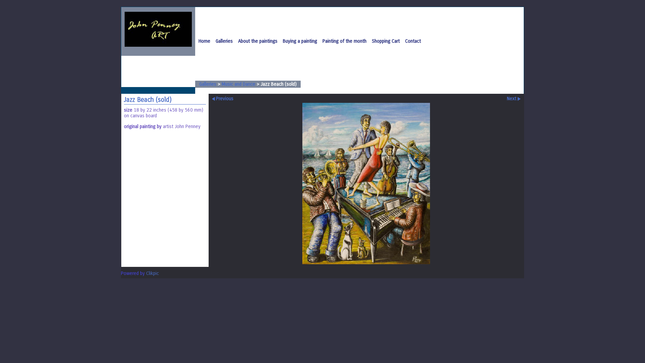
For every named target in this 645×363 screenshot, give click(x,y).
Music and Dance (238, 84)
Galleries (224, 41)
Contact (413, 41)
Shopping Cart (386, 41)
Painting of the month (344, 41)
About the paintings (257, 41)
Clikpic (152, 273)
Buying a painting (300, 41)
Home (204, 41)
